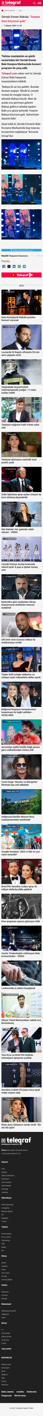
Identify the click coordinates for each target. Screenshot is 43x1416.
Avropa (4, 1276)
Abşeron (4, 1374)
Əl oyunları (5, 1340)
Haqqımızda (6, 1395)
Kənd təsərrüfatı (7, 1205)
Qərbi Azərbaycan (7, 1175)
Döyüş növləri (6, 1337)
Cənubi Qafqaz (6, 1280)
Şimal (3, 1371)
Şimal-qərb (5, 1368)
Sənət (3, 1318)
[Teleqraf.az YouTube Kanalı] (21, 274)
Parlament (5, 1179)
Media (3, 1247)
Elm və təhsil (6, 1237)
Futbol (3, 1343)
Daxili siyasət (6, 1186)
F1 (2, 1330)
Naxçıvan (4, 1385)
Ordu (3, 1169)
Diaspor (4, 1172)
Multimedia (32, 1392)
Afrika (3, 1263)
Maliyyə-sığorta (7, 1211)
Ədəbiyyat (5, 1314)
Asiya (3, 1269)
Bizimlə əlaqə (20, 1395)
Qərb (3, 1378)
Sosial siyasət (6, 1234)
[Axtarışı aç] (34, 3)
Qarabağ (4, 1189)
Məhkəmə (5, 1292)
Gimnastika (5, 1333)
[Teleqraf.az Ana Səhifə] (11, 3)
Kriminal (4, 1295)
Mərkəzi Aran (6, 1364)
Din (2, 1250)
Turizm (3, 1221)
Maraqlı (4, 1299)
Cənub (3, 1381)
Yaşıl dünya (5, 1240)
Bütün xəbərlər (7, 1392)
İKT (2, 1215)
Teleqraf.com (9, 73)
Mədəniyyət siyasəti (8, 1311)
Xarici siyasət (6, 1182)
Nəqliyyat (4, 1218)
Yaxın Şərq (5, 1273)
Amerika (4, 1266)
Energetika (5, 1208)
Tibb (3, 1244)
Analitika (4, 1192)
